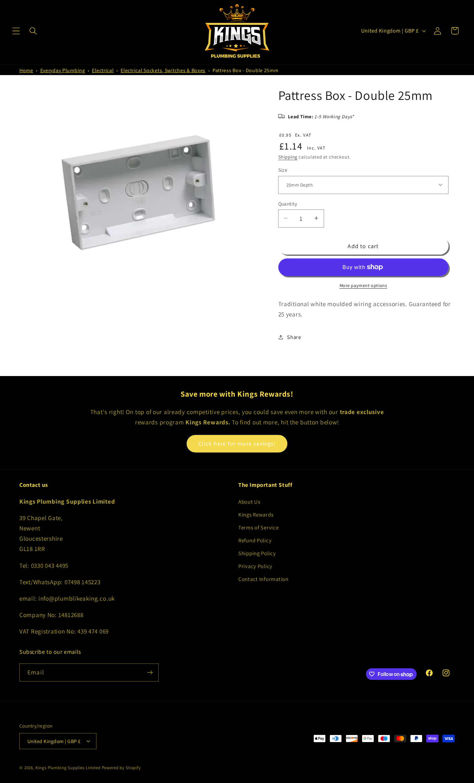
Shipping (288, 156)
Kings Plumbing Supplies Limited (68, 767)
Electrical (103, 70)
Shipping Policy (257, 553)
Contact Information (263, 579)
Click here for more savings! (237, 443)
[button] (16, 30)
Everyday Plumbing (62, 70)
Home (26, 70)
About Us (249, 501)
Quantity (287, 203)
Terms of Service (258, 527)
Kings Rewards (255, 514)
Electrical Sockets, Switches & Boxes (163, 70)
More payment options (363, 285)
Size (283, 170)
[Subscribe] (149, 672)
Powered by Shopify (121, 767)
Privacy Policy (255, 566)
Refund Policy (255, 540)
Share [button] (294, 336)
